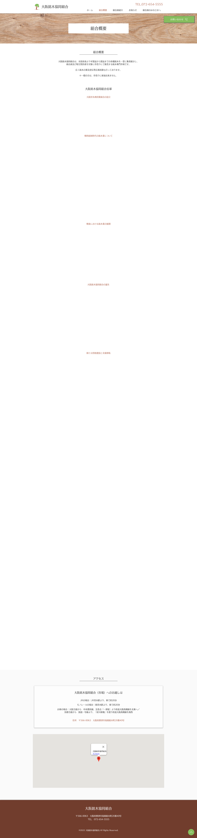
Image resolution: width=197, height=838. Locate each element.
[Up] (191, 832)
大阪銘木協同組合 (54, 6)
